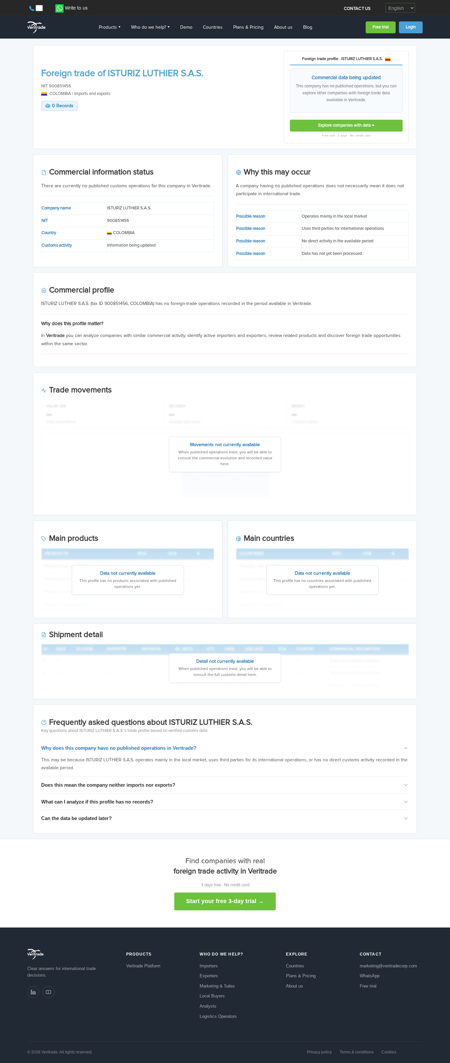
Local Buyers (212, 995)
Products (110, 27)
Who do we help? (150, 27)
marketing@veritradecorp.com (388, 965)
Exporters (209, 975)
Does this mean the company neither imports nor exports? (108, 785)
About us (283, 27)
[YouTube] (48, 992)
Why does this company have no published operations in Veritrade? (118, 748)
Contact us (357, 9)
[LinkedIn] (33, 992)
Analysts (208, 1006)
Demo (186, 27)
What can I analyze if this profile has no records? (97, 802)
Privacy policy (319, 1052)
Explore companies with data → (346, 125)
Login (411, 27)
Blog (307, 27)
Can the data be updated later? (76, 818)
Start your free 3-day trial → (225, 901)
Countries (213, 27)
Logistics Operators (218, 1016)
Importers (209, 965)
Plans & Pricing (248, 27)
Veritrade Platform (143, 965)
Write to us (76, 8)
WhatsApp (370, 975)
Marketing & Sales (217, 986)
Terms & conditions (357, 1052)
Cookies (388, 1052)
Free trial (381, 27)
